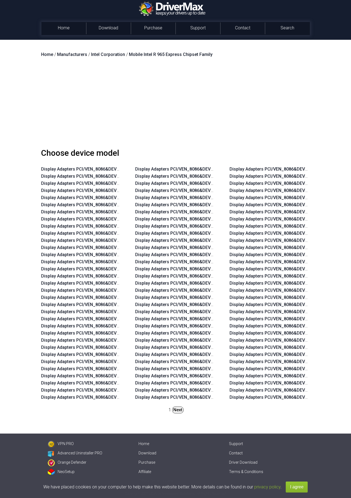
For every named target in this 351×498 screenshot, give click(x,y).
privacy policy (267, 486)
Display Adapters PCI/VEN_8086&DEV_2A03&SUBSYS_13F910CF (106, 283)
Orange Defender (72, 462)
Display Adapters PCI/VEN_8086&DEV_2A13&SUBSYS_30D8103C (106, 290)
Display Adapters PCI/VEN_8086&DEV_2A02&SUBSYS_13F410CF (106, 261)
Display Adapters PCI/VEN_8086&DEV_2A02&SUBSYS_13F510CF (106, 247)
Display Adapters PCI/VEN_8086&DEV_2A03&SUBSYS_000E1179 (106, 368)
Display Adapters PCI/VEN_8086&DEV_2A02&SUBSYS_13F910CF (200, 197)
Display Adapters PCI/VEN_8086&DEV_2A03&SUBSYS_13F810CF (106, 197)
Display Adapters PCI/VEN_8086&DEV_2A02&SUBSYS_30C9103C (200, 204)
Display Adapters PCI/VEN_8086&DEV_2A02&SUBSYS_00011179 (200, 340)
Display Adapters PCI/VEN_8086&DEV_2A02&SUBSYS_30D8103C (200, 219)
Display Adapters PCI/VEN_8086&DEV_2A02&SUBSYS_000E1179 (106, 375)
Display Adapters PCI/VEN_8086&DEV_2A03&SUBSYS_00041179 (106, 383)
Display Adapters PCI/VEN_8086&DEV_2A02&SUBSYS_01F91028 (200, 290)
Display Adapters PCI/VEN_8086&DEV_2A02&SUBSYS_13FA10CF (106, 276)
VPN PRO (66, 444)
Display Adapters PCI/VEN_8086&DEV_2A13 (85, 169)
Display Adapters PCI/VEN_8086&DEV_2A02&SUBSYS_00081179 (200, 326)
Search (287, 27)
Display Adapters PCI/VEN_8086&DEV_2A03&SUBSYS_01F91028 (200, 283)
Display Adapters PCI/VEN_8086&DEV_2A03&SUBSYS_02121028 (200, 254)
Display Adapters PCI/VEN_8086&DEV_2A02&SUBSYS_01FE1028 (200, 276)
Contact (242, 27)
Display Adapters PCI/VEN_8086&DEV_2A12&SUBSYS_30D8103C (106, 297)
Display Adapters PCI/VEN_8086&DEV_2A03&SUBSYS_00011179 (200, 333)
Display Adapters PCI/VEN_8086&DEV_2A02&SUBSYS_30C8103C (200, 304)
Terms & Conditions (246, 472)
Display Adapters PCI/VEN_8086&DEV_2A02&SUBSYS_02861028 (200, 233)
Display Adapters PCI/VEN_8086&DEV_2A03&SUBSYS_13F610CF (106, 226)
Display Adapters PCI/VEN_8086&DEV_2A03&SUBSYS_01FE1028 (200, 268)
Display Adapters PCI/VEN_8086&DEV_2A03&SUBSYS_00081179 (200, 318)
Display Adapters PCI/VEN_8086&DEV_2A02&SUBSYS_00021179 (200, 169)
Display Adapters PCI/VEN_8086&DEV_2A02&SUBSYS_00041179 (106, 390)
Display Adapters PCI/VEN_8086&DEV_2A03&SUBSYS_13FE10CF (200, 361)
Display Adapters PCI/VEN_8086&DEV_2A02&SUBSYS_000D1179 (106, 333)
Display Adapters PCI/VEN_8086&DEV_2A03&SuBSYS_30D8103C (200, 211)
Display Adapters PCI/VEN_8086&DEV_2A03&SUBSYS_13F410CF (106, 254)
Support (198, 27)
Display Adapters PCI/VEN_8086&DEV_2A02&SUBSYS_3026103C (106, 311)
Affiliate (144, 472)
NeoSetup (66, 472)
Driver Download (243, 462)
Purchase (153, 27)
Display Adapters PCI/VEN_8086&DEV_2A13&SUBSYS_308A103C (200, 347)
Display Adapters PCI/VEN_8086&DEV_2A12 (85, 176)
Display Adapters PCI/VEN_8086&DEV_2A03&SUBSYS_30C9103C (106, 318)
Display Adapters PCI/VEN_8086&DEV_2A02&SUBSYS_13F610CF (106, 233)
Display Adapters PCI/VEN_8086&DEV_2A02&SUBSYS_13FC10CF (200, 397)
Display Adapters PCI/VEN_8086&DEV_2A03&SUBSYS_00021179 (106, 397)
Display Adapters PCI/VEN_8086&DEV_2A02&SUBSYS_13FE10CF (200, 368)
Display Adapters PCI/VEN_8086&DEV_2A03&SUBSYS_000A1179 (200, 176)
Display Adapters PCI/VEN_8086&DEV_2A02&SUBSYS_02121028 (200, 261)
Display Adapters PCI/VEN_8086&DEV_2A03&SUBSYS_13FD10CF (200, 375)
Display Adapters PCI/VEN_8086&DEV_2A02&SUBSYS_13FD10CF (200, 383)
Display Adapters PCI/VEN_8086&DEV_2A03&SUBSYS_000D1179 (106, 326)
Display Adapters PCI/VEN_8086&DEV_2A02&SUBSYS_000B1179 (106, 361)
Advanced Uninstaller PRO (80, 453)
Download (108, 27)
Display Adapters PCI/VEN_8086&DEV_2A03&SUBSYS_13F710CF (106, 211)
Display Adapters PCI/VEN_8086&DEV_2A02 (85, 190)
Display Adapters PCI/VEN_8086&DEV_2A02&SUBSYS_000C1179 (106, 347)
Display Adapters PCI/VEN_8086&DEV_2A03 (85, 183)
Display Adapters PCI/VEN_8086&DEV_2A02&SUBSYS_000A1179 (200, 311)
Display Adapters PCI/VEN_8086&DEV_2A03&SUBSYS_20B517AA (200, 183)
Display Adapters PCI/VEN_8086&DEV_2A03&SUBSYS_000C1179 (106, 340)
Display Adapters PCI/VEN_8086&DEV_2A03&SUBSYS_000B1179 (106, 354)
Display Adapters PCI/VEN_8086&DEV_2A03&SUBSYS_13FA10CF (106, 268)
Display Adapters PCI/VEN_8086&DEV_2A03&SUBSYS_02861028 (200, 226)
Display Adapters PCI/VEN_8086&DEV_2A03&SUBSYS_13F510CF (106, 240)
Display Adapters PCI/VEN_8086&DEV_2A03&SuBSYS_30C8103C (200, 297)
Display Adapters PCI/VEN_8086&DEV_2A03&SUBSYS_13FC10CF (200, 390)
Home (64, 27)
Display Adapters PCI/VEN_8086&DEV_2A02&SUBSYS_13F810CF (106, 204)
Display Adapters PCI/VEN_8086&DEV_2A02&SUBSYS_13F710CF (106, 219)
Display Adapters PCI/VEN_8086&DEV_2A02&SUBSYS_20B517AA (200, 190)
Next (177, 409)
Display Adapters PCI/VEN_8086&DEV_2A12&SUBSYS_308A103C (200, 354)
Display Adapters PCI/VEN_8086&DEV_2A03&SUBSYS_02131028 (200, 240)
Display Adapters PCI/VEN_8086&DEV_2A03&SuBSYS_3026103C (106, 304)
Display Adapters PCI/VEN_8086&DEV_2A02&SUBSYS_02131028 (200, 247)
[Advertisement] (175, 105)
